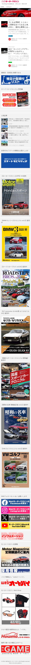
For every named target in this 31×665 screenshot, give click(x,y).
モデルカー (9, 13)
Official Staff (11, 20)
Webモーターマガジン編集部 (19, 38)
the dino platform (17, 663)
